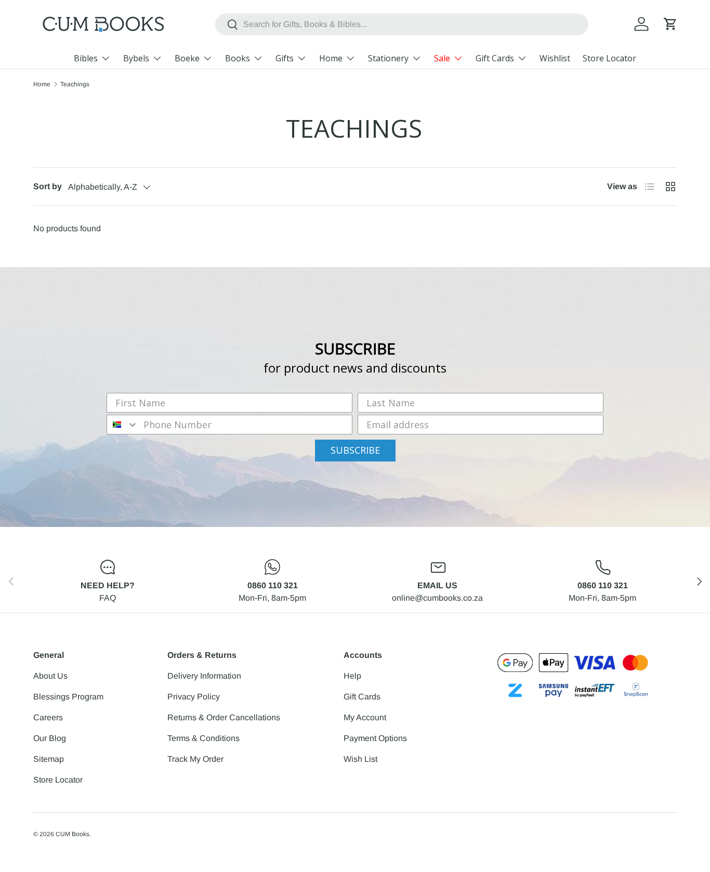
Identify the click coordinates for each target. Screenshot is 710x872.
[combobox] (401, 24)
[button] (670, 23)
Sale (442, 58)
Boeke (187, 58)
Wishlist (555, 58)
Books (237, 58)
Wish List (360, 759)
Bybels (136, 58)
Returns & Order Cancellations (223, 717)
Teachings (74, 84)
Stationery (388, 58)
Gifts (284, 58)
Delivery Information (204, 675)
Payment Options (375, 738)
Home (331, 58)
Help (352, 675)
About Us (50, 675)
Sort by (47, 186)
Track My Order (195, 759)
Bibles (86, 58)
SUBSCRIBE (355, 450)
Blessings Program (68, 696)
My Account (365, 717)
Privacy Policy (193, 696)
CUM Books (72, 834)
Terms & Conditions (203, 738)
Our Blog (49, 738)
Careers (48, 717)
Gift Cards (495, 58)
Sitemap (48, 759)
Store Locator (609, 58)
